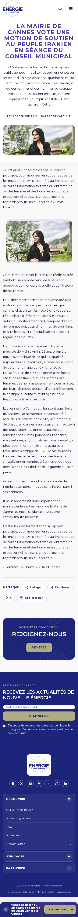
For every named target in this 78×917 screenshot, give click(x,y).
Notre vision (39, 835)
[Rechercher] (60, 8)
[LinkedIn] (65, 783)
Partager (36, 587)
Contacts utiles (64, 892)
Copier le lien (34, 598)
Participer (38, 868)
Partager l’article (56, 116)
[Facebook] (12, 783)
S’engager (38, 856)
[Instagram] (39, 783)
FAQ (39, 827)
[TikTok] (47, 783)
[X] (21, 783)
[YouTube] (30, 783)
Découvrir (38, 799)
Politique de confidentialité (20, 892)
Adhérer (41, 649)
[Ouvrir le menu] (71, 8)
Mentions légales (45, 892)
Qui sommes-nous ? (39, 809)
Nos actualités (39, 844)
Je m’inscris (39, 716)
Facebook (62, 587)
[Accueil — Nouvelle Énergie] (13, 8)
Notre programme (39, 818)
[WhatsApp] (56, 783)
